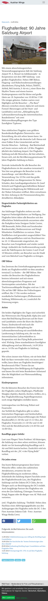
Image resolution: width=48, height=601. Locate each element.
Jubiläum (17, 560)
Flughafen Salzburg (7, 560)
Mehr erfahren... (22, 598)
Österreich (5, 22)
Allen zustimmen (8, 597)
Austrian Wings (17, 2)
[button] (9, 521)
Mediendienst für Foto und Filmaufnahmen (27, 584)
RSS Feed (5, 584)
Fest (23, 560)
